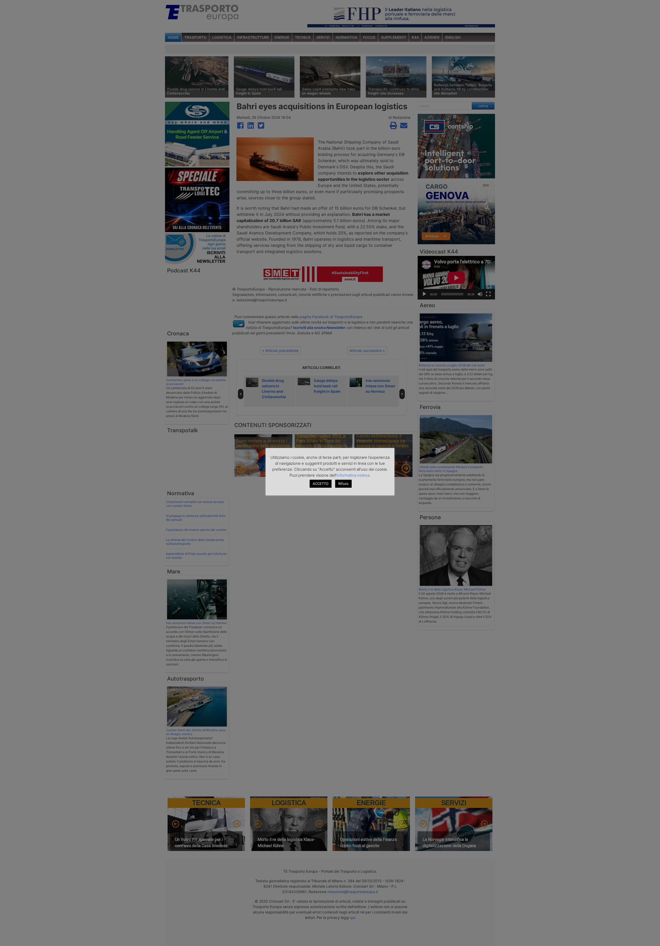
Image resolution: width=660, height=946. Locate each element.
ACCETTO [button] (320, 484)
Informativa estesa (352, 475)
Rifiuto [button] (343, 484)
